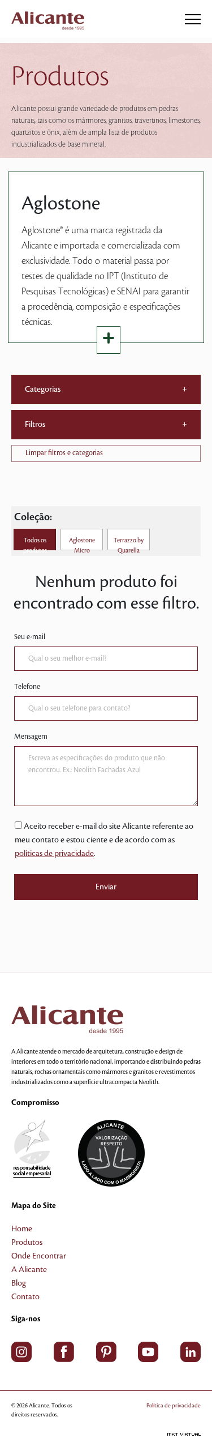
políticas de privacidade (54, 853)
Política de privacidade (173, 1405)
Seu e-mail (29, 637)
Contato (25, 1297)
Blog (18, 1283)
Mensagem (30, 736)
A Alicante (29, 1269)
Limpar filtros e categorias (64, 453)
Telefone (27, 687)
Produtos (26, 1242)
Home (21, 1229)
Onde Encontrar (38, 1256)
